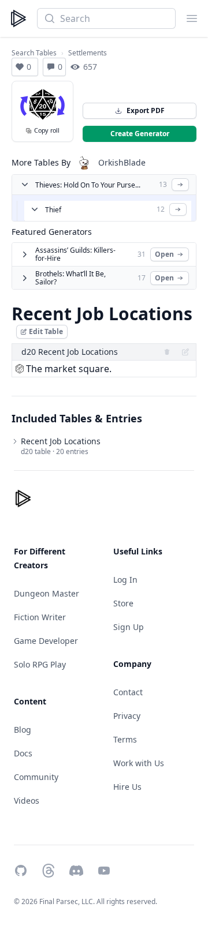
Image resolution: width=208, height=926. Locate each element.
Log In (125, 579)
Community (36, 776)
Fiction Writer (40, 617)
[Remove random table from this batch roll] (167, 352)
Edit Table (46, 331)
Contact (128, 692)
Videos (26, 800)
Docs (23, 753)
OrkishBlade (122, 162)
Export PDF (146, 110)
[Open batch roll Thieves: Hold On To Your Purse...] (180, 184)
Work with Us (138, 763)
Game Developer (46, 640)
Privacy (126, 715)
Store (123, 603)
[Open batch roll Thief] (178, 209)
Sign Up (128, 626)
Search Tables (34, 53)
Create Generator (139, 133)
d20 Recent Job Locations (69, 351)
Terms (125, 739)
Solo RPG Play (40, 664)
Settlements (87, 53)
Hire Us (127, 786)
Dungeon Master (46, 593)
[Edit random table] (185, 352)
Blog (22, 729)
